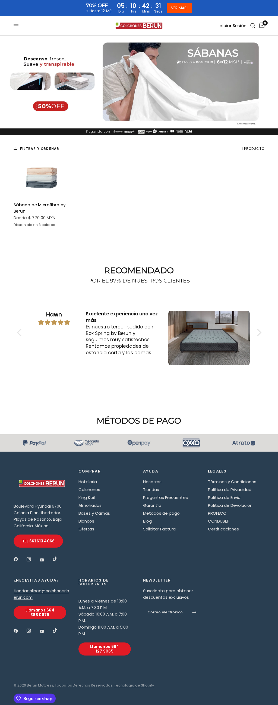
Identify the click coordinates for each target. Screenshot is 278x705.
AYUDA (150, 471)
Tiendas (151, 489)
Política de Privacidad (229, 489)
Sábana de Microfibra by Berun (40, 208)
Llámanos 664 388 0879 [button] (40, 612)
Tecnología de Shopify (134, 685)
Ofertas (86, 529)
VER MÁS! (179, 8)
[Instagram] (33, 559)
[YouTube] (46, 560)
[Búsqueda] (252, 25)
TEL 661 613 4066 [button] (38, 541)
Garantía (152, 505)
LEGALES (217, 471)
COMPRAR (89, 471)
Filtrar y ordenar (39, 148)
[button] (20, 332)
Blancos (86, 521)
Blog (147, 521)
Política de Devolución (230, 505)
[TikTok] (59, 559)
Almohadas (90, 505)
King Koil (86, 497)
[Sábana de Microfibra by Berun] (42, 178)
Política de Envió (224, 497)
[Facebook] (20, 559)
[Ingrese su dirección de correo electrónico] (194, 612)
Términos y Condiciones (232, 482)
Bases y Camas (94, 513)
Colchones (89, 489)
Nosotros (152, 482)
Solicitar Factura (159, 529)
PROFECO (217, 513)
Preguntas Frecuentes (165, 497)
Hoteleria (87, 482)
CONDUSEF (218, 521)
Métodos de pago (161, 513)
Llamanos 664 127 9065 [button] (104, 649)
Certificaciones (223, 529)
